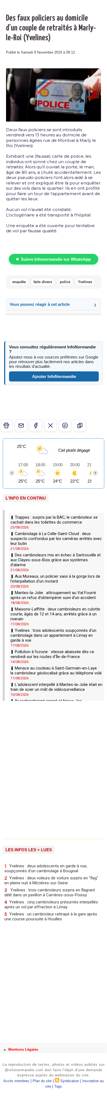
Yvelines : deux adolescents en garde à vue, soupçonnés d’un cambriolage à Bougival (45, 868)
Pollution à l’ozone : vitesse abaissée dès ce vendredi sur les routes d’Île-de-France (52, 654)
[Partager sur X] (50, 425)
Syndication (69, 1081)
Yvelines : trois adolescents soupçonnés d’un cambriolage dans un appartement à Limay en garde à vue (53, 635)
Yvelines (85, 282)
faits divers (42, 282)
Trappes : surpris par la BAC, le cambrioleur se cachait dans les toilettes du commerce (54, 520)
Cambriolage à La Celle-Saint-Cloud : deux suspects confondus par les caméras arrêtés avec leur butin (56, 538)
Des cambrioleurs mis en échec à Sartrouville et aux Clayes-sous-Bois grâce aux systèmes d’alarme (55, 560)
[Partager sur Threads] (65, 425)
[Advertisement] (51, 768)
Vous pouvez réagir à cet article (40, 304)
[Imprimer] (6, 425)
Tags (58, 1086)
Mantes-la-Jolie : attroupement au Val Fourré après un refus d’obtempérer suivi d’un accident (53, 595)
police (65, 282)
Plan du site (42, 1081)
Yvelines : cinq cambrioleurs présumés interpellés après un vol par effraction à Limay (51, 904)
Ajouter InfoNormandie (54, 376)
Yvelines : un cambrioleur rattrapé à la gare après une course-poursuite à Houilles (50, 916)
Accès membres (16, 1081)
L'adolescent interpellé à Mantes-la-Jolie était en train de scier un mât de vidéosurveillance (56, 687)
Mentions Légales (22, 1049)
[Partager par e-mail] (21, 425)
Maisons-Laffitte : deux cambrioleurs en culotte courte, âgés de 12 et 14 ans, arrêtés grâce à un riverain (55, 614)
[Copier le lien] (80, 425)
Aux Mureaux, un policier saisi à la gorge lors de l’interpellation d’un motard (55, 579)
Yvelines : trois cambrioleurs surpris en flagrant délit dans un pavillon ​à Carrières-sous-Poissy (49, 892)
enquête (19, 282)
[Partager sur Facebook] (35, 425)
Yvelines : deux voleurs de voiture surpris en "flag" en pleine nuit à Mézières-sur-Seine (51, 880)
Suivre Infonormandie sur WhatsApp (56, 259)
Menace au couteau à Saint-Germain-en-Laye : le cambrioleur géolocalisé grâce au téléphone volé (56, 671)
